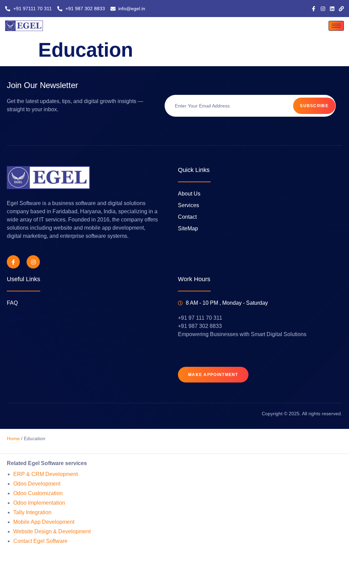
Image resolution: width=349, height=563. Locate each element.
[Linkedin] (332, 8)
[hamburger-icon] (336, 26)
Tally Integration (32, 512)
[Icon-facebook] (313, 8)
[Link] (341, 8)
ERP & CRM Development (45, 474)
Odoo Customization (38, 493)
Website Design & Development (52, 531)
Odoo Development (36, 484)
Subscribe (314, 105)
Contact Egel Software (40, 541)
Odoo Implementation (39, 503)
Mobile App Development (43, 522)
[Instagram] (322, 8)
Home (13, 438)
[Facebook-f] (13, 261)
